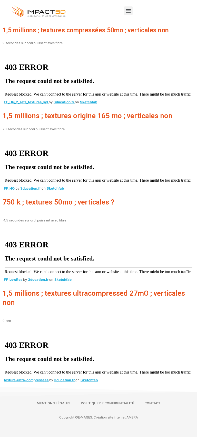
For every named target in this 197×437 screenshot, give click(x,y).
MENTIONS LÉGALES (54, 403)
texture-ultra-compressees (26, 380)
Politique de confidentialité (107, 403)
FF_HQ (9, 188)
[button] (128, 10)
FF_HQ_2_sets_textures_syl (26, 102)
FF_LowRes (13, 279)
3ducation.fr (64, 102)
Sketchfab (88, 102)
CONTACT (152, 403)
